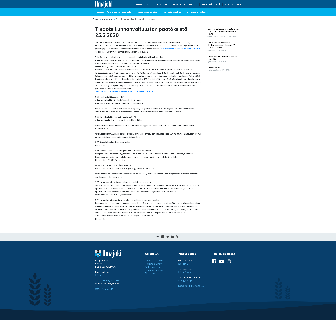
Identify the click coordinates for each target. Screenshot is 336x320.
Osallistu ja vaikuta (104, 289)
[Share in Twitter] (167, 237)
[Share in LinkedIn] (172, 237)
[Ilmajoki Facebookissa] (214, 261)
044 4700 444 (185, 280)
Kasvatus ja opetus (147, 12)
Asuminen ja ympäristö (119, 12)
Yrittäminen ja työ (196, 12)
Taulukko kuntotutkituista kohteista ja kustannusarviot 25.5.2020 (124, 91)
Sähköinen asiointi (143, 4)
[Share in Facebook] (162, 237)
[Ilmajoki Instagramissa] (229, 261)
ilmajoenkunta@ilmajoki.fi (107, 280)
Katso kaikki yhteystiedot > (191, 286)
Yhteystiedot (161, 4)
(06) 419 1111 (101, 275)
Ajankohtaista (107, 19)
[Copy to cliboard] (177, 237)
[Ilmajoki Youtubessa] (221, 261)
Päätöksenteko (178, 4)
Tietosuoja (150, 273)
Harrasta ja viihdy (172, 12)
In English (193, 4)
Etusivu (100, 12)
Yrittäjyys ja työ (152, 267)
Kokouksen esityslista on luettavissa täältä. (180, 48)
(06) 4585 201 (185, 272)
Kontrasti (206, 4)
